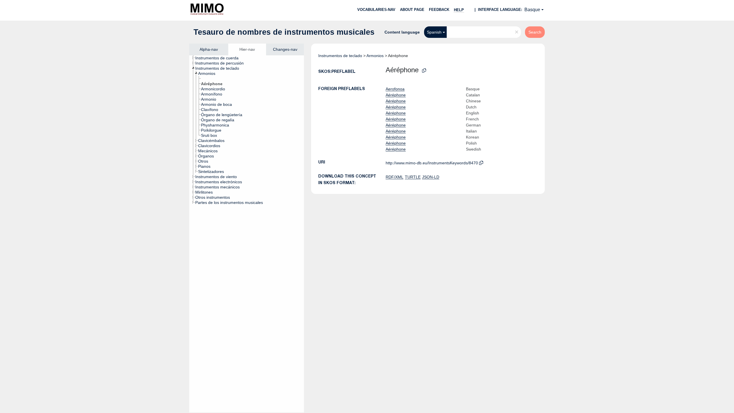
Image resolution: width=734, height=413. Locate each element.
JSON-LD (430, 177)
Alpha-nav (209, 49)
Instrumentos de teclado (340, 55)
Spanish (434, 32)
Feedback (439, 9)
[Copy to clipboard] (424, 71)
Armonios (375, 55)
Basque (532, 9)
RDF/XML (394, 177)
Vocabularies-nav (376, 9)
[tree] (246, 233)
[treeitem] (219, 58)
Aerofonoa (395, 89)
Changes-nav (285, 49)
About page (412, 9)
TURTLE (413, 177)
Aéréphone (396, 95)
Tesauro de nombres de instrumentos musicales (284, 32)
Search (534, 32)
